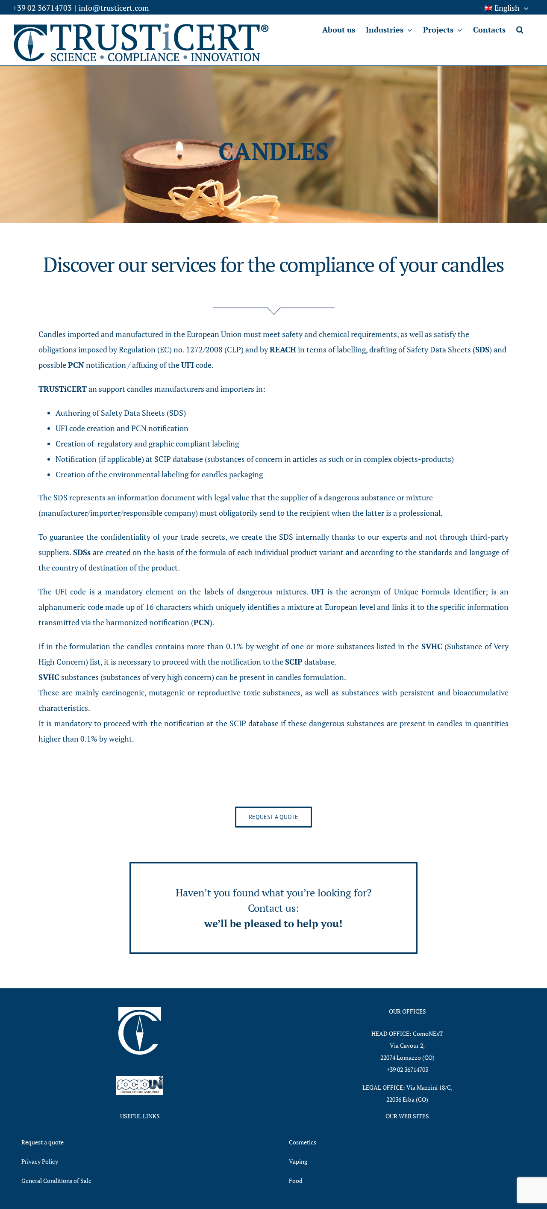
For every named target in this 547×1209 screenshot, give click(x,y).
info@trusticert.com (114, 8)
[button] (519, 29)
